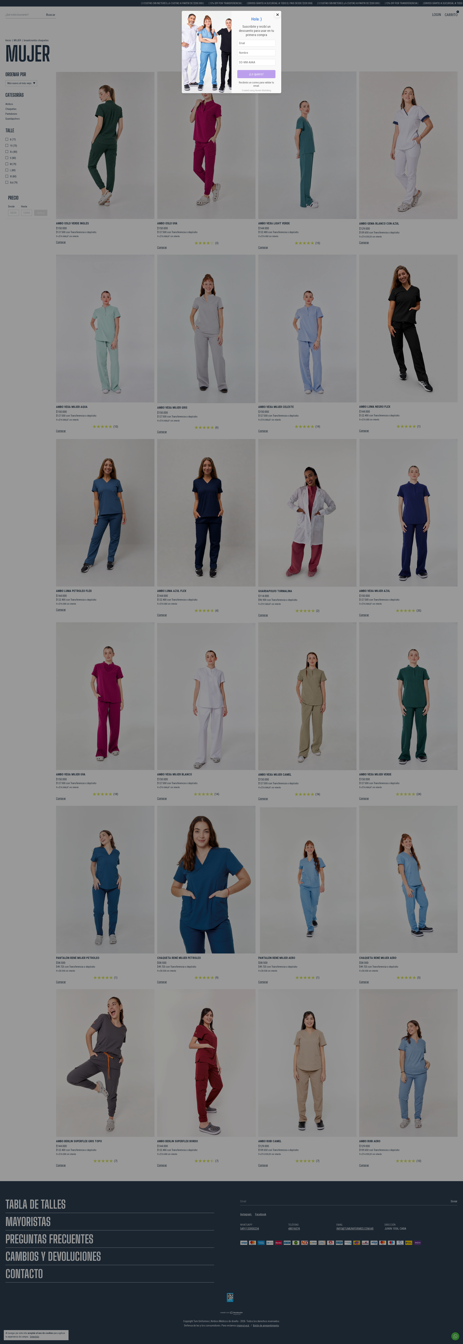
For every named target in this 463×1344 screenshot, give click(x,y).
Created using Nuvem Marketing (256, 90)
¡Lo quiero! (256, 74)
